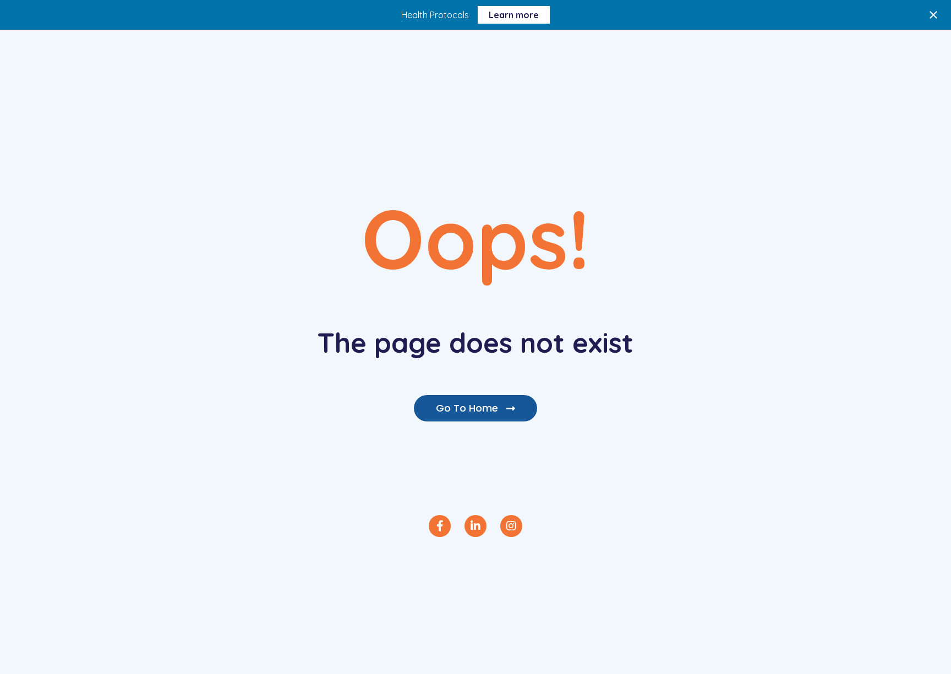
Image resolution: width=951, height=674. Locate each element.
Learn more (514, 14)
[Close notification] (933, 14)
